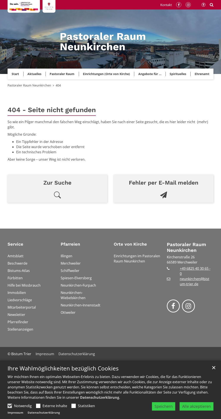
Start (15, 74)
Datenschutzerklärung (99, 397)
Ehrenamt (202, 74)
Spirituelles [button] (178, 74)
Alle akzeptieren (196, 406)
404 (58, 85)
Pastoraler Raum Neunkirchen (29, 85)
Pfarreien (70, 244)
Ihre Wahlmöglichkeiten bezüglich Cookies (63, 368)
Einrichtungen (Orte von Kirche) (106, 74)
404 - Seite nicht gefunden (52, 110)
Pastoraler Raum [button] (62, 74)
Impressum (15, 412)
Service (15, 244)
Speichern (164, 406)
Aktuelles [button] (34, 74)
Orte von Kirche (130, 244)
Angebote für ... (149, 74)
